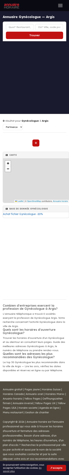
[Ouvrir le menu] (60, 5)
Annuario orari (34, 394)
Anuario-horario (12, 398)
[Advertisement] (34, 77)
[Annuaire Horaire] (11, 5)
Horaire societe (27, 407)
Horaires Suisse (51, 389)
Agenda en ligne (49, 407)
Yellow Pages (32, 398)
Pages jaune (32, 389)
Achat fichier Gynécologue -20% (23, 214)
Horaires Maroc (55, 394)
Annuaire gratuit (12, 389)
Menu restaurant (13, 412)
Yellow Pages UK (45, 403)
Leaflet (20, 201)
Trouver (34, 35)
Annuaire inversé (23, 403)
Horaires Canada (13, 394)
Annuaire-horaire (60, 201)
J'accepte (56, 468)
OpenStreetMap (34, 201)
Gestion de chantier (37, 412)
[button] (8, 163)
